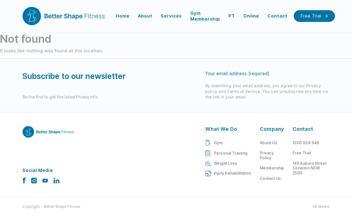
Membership (272, 168)
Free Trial (311, 16)
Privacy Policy (267, 155)
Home (123, 16)
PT (232, 16)
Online (251, 16)
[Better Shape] (64, 16)
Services (171, 16)
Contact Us (270, 178)
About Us (268, 142)
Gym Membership (205, 16)
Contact (277, 16)
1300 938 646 (306, 142)
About (145, 16)
